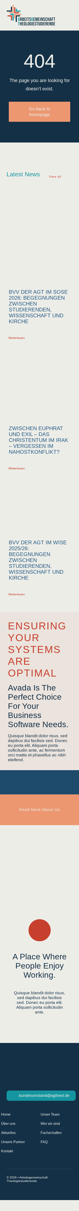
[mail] (24, 1189)
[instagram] (16, 1189)
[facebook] (8, 1189)
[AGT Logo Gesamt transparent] (31, 7)
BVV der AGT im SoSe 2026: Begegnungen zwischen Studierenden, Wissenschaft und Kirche (38, 306)
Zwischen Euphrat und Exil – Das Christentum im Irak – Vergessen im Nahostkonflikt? (38, 440)
